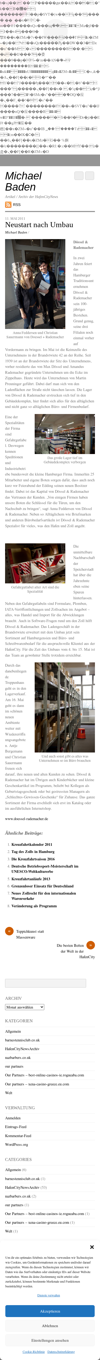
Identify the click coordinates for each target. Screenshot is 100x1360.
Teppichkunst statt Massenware (26, 934)
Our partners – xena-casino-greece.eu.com (37, 1083)
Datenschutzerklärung (61, 1351)
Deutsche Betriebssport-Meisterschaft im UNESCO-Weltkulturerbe (44, 868)
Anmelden (13, 1117)
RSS (17, 205)
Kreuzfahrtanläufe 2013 (30, 879)
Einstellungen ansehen (50, 1340)
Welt (8, 1092)
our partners (14, 1066)
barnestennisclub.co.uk (22, 1039)
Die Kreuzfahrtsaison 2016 (33, 859)
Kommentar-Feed (18, 1135)
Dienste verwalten (48, 1295)
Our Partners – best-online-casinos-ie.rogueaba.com (44, 1074)
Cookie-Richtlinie (34, 1351)
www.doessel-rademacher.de (26, 818)
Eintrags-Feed (15, 1126)
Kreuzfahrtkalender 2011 (31, 844)
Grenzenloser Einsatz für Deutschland (42, 886)
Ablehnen (50, 1325)
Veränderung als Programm (34, 906)
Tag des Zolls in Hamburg (32, 851)
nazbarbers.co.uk (18, 1057)
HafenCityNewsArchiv (22, 1048)
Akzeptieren (50, 1311)
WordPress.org (16, 1144)
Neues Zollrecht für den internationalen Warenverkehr (43, 895)
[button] (92, 1247)
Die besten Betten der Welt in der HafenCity (76, 951)
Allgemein (13, 1031)
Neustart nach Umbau (39, 224)
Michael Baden (16, 232)
